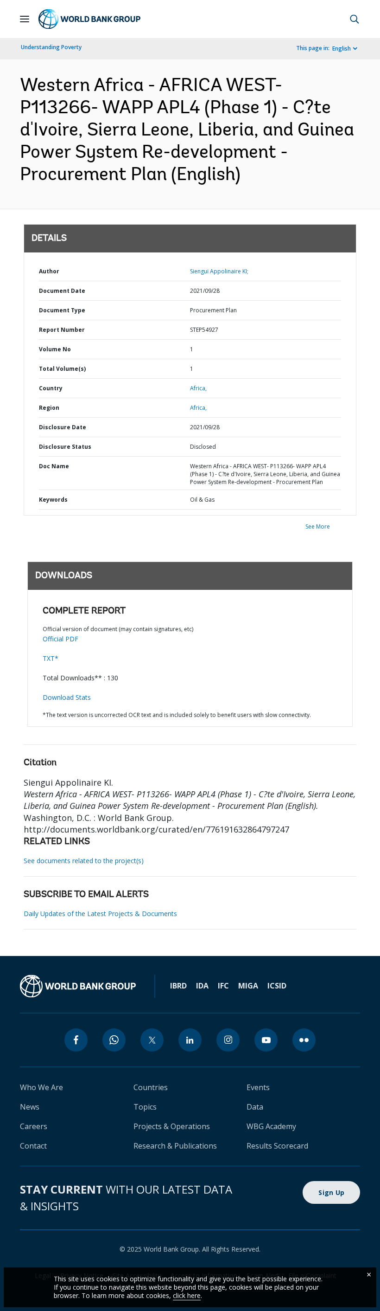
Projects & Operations (171, 1126)
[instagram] (228, 1040)
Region (49, 408)
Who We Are (41, 1087)
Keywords (53, 500)
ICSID (276, 986)
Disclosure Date (62, 427)
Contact (33, 1146)
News (29, 1107)
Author (49, 271)
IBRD (178, 986)
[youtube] (266, 1040)
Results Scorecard (277, 1146)
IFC (223, 986)
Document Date (62, 291)
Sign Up (331, 1192)
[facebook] (76, 1040)
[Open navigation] (24, 19)
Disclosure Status (65, 447)
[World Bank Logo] (89, 19)
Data (255, 1107)
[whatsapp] (114, 1040)
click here (187, 1295)
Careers (33, 1126)
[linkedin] (190, 1040)
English (341, 48)
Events (258, 1087)
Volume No (55, 349)
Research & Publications (175, 1146)
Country (51, 388)
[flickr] (304, 1040)
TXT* (50, 658)
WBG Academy (271, 1126)
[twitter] (152, 1040)
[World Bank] (78, 986)
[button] (354, 19)
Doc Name (54, 466)
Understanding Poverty (51, 47)
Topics (145, 1107)
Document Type (62, 310)
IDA (202, 986)
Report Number (62, 330)
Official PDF (60, 638)
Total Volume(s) (62, 369)
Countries (150, 1087)
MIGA (248, 986)
